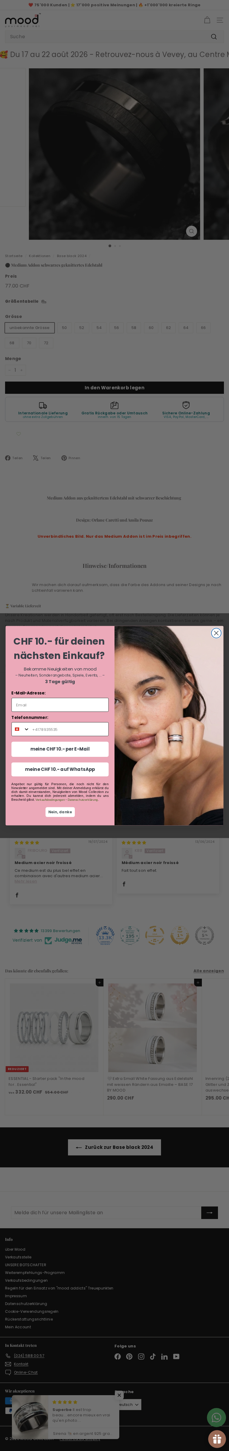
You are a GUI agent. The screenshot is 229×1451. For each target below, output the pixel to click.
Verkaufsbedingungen (50, 799)
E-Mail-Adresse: (28, 693)
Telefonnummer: (29, 717)
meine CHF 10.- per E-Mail (60, 749)
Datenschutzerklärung (83, 799)
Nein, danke (60, 812)
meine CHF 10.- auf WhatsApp (60, 769)
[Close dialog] (216, 633)
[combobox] (21, 729)
